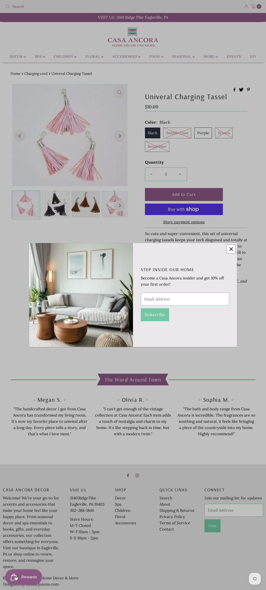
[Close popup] (231, 248)
